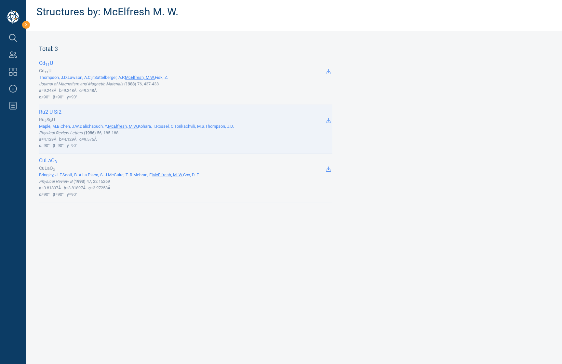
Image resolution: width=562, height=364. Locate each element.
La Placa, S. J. (95, 174)
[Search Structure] (13, 37)
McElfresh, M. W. (167, 174)
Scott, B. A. (72, 174)
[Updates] (13, 105)
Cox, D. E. (191, 174)
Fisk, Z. (161, 77)
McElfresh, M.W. (140, 77)
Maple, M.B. (49, 126)
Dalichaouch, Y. (94, 126)
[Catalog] (13, 71)
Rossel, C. (165, 126)
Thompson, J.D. (53, 77)
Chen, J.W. (70, 126)
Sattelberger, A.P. (109, 77)
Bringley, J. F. (50, 174)
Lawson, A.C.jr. (81, 77)
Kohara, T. (147, 126)
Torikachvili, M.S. (189, 126)
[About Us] (13, 88)
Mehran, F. (142, 174)
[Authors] (13, 54)
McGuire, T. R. (120, 174)
